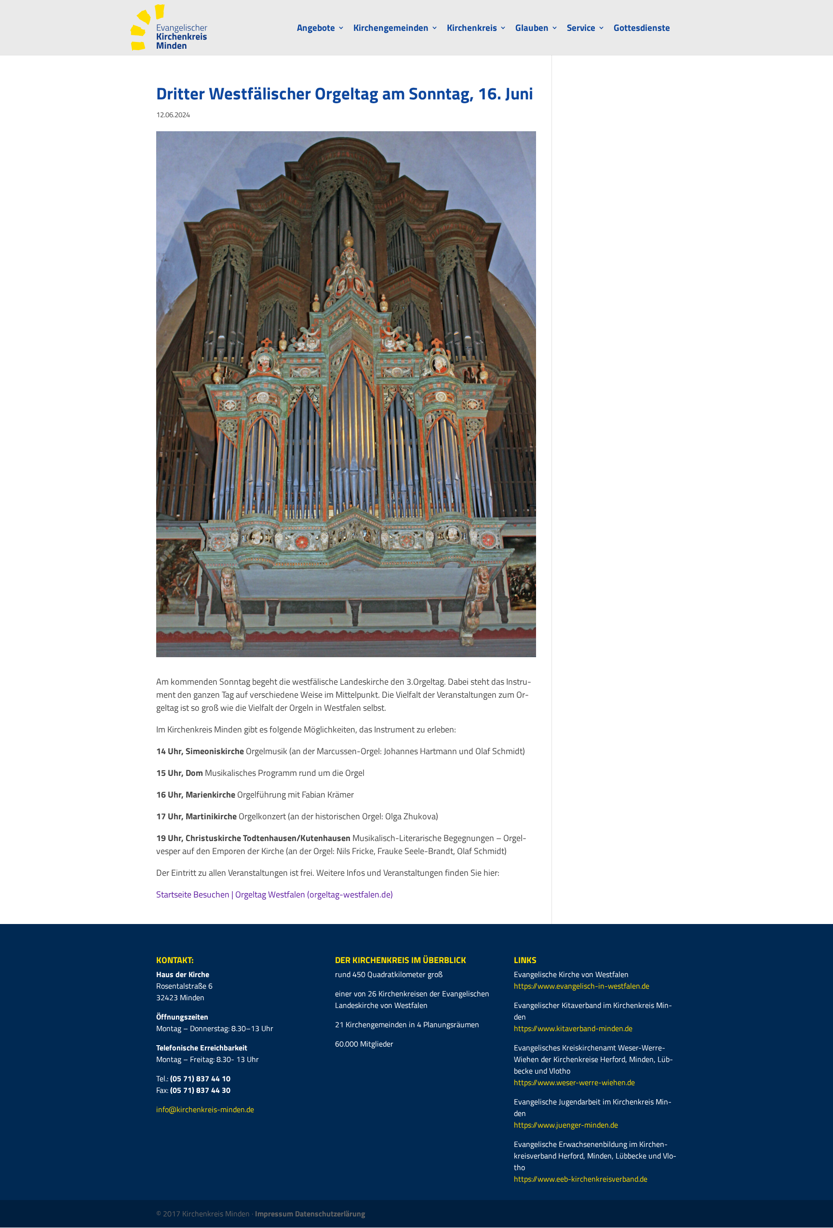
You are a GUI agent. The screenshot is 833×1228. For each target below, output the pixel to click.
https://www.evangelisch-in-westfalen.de (581, 986)
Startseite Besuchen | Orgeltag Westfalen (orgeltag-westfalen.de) (274, 894)
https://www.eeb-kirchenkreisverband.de (580, 1179)
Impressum (275, 1213)
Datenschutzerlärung (330, 1213)
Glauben (532, 29)
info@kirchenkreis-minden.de (205, 1109)
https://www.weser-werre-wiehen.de (574, 1082)
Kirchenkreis (472, 29)
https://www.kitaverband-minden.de (573, 1028)
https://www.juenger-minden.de (566, 1125)
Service (581, 29)
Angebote (316, 29)
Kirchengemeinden (391, 29)
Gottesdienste (642, 29)
